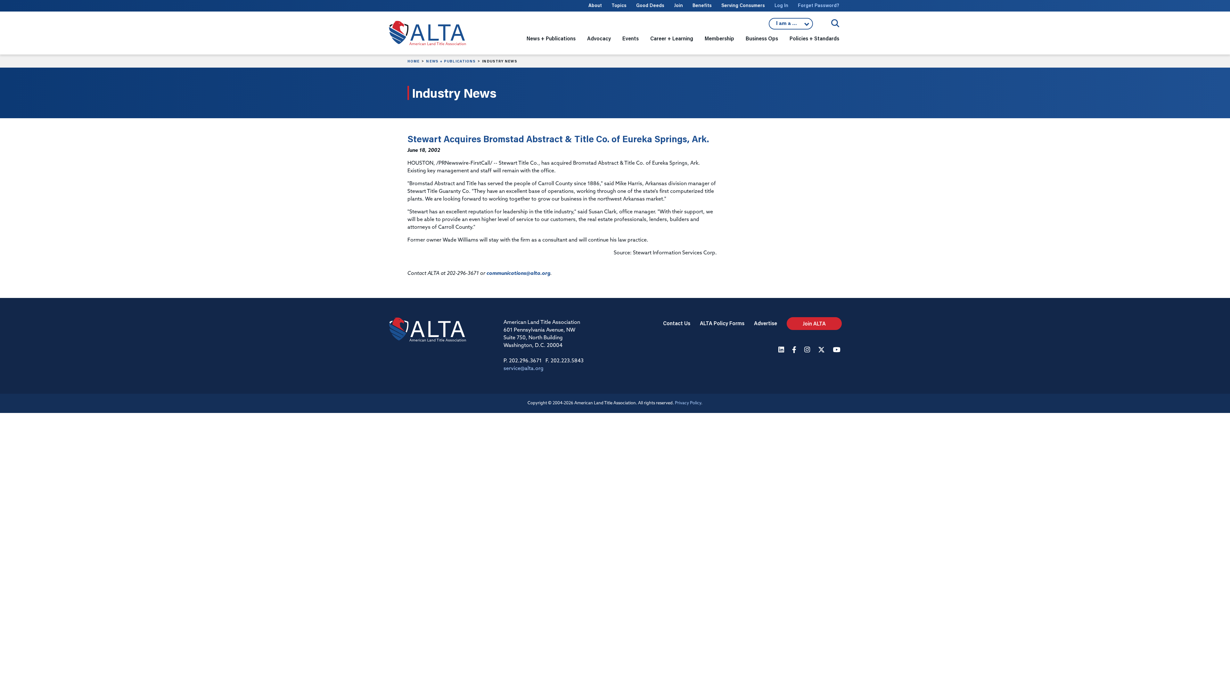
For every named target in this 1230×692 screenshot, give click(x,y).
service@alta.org (524, 368)
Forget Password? (818, 5)
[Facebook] (795, 350)
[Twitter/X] (822, 350)
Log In (781, 5)
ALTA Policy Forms (722, 323)
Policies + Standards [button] (814, 38)
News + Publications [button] (551, 38)
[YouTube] (837, 350)
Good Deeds (650, 5)
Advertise (765, 323)
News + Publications (451, 61)
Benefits (702, 5)
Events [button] (630, 38)
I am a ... (791, 25)
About (595, 5)
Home (413, 61)
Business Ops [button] (762, 38)
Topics (619, 5)
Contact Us (676, 323)
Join (678, 5)
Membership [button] (719, 38)
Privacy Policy (688, 403)
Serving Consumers (743, 5)
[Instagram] (808, 350)
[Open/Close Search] (835, 23)
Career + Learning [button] (671, 38)
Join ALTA (814, 323)
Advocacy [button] (599, 38)
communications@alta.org (518, 273)
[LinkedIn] (782, 350)
